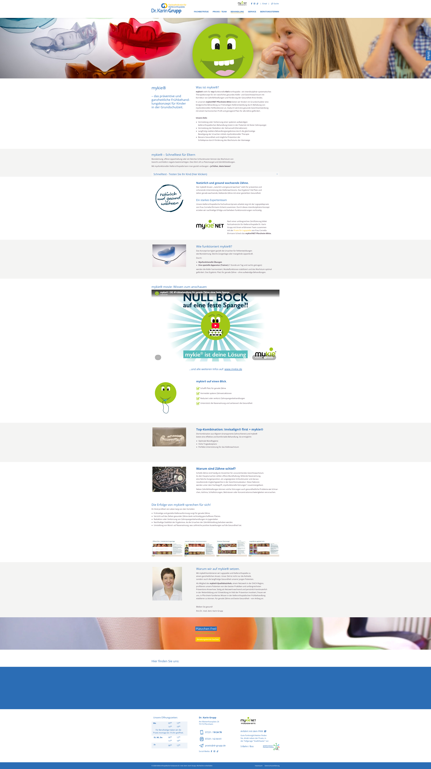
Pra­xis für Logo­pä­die (242, 230)
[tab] (215, 174)
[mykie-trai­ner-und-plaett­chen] (169, 255)
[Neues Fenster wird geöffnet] (252, 4)
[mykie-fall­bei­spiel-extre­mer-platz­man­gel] (231, 548)
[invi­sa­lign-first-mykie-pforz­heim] (169, 436)
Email (264, 4)
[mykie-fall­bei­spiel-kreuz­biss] (199, 548)
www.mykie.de (233, 369)
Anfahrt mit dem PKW (252, 731)
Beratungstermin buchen (208, 639)
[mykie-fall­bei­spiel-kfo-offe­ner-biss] (167, 548)
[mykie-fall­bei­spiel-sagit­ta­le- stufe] (263, 548)
